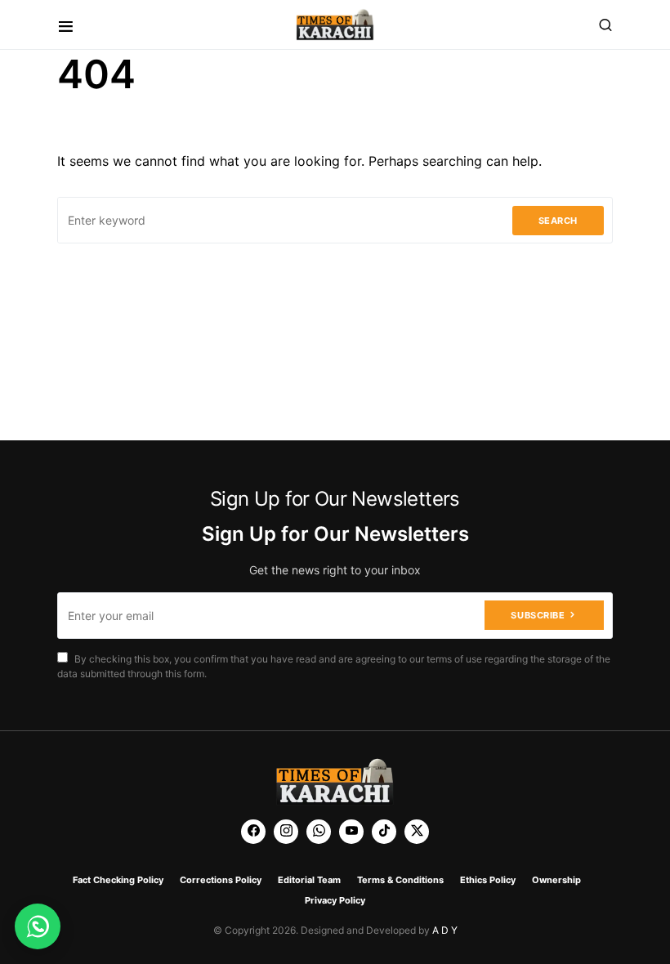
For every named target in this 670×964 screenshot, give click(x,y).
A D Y (445, 930)
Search (558, 220)
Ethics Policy (488, 880)
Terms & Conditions (400, 880)
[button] (65, 25)
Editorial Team (309, 880)
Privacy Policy (335, 900)
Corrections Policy (220, 880)
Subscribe (538, 615)
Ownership (556, 880)
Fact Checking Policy (118, 880)
